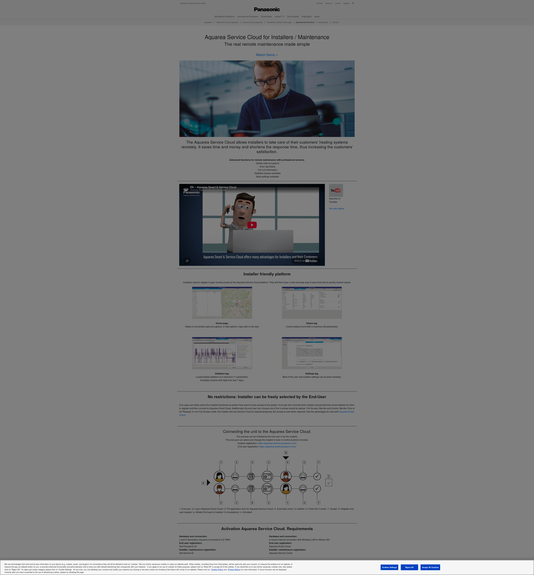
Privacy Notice (234, 569)
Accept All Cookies (430, 567)
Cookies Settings (389, 567)
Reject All (409, 567)
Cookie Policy (217, 569)
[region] (267, 567)
